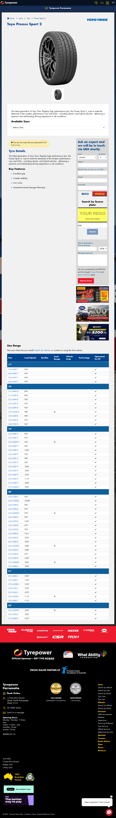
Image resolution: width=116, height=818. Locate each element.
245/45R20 (13, 521)
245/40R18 (13, 420)
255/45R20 (13, 537)
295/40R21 (13, 600)
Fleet (100, 744)
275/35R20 (13, 558)
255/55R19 (13, 479)
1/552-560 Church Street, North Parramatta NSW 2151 (17, 701)
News (100, 747)
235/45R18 (13, 416)
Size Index (7, 758)
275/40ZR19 (13, 487)
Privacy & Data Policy (16, 814)
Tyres (100, 684)
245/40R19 (13, 458)
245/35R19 (13, 454)
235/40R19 (13, 446)
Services (102, 711)
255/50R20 (13, 542)
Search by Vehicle (105, 687)
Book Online (104, 741)
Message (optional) (85, 253)
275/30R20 (13, 554)
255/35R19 (13, 462)
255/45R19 (13, 470)
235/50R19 (13, 450)
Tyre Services (103, 726)
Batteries (101, 717)
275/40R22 (13, 618)
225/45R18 (13, 403)
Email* (80, 177)
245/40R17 (13, 373)
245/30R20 (13, 505)
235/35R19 (13, 438)
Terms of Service (84, 275)
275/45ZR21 (13, 584)
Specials (102, 735)
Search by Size (104, 690)
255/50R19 (13, 475)
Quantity (102, 154)
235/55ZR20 (13, 501)
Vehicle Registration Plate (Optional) (85, 244)
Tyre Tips (101, 699)
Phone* (90, 169)
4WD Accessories (105, 714)
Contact (101, 738)
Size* (80, 154)
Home (11, 18)
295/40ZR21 (13, 596)
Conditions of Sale (30, 814)
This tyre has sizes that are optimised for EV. (29, 143)
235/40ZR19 (13, 442)
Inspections (102, 720)
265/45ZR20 (13, 546)
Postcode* (82, 185)
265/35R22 (13, 614)
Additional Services (105, 732)
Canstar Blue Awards (11, 761)
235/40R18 (13, 408)
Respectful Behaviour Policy (45, 814)
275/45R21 (13, 580)
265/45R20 (13, 550)
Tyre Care (101, 696)
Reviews (102, 750)
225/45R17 (13, 369)
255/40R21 (13, 576)
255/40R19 (13, 466)
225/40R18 (13, 399)
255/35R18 (13, 424)
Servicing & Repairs (105, 723)
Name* (81, 162)
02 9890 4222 (14, 708)
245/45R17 (13, 377)
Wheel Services (104, 729)
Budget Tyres (8, 764)
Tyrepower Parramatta (60, 8)
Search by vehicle (42, 350)
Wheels (101, 702)
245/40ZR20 (13, 513)
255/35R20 (13, 525)
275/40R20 (13, 566)
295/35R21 (13, 588)
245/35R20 (13, 509)
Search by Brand (104, 693)
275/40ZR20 (13, 562)
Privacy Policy (95, 272)
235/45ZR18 (13, 412)
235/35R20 (13, 497)
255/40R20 (13, 533)
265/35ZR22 (13, 610)
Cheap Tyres (7, 767)
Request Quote (86, 281)
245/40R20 (13, 517)
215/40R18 (13, 391)
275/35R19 (13, 483)
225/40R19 (13, 434)
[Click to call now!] (96, 3)
